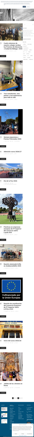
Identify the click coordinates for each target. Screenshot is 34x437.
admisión (24, 44)
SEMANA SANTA (31, 59)
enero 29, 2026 (7, 234)
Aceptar (16, 433)
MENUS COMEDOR (12, 414)
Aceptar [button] (24, 6)
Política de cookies (21, 435)
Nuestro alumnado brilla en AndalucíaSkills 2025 (12, 265)
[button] (32, 424)
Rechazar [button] (28, 6)
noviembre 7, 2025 (7, 311)
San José (24, 57)
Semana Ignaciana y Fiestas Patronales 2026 (12, 138)
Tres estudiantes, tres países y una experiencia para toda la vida (13, 95)
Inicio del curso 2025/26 (12, 341)
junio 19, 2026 (7, 99)
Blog (15, 99)
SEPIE (19, 410)
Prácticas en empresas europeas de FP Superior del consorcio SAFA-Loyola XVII (12, 229)
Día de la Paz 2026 (10, 181)
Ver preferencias (29, 433)
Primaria (31, 55)
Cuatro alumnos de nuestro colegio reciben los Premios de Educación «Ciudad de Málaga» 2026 (13, 46)
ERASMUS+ (19, 408)
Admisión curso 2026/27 (13, 152)
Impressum (25, 435)
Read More (3, 104)
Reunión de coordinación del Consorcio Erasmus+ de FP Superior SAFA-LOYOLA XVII (13, 306)
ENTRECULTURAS (20, 411)
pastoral (24, 55)
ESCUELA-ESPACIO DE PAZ (10, 184)
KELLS (19, 407)
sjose (12, 99)
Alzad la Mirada (29, 44)
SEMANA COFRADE (25, 59)
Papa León (28, 53)
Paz (28, 55)
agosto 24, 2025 (7, 387)
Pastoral (15, 184)
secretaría (28, 57)
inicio (24, 53)
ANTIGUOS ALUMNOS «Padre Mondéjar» (12, 411)
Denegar (22, 433)
